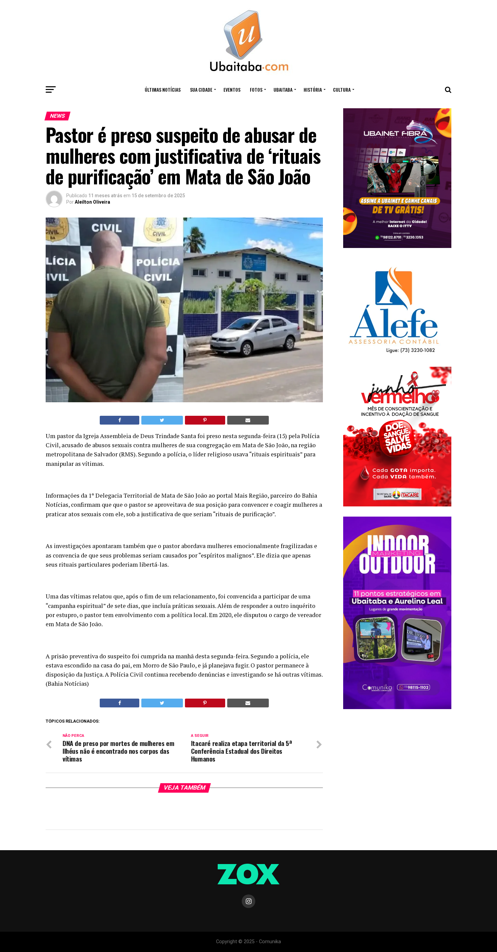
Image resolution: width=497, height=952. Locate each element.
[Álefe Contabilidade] (393, 354)
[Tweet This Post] (162, 420)
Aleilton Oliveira (92, 202)
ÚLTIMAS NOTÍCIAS (163, 89)
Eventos (231, 89)
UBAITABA (283, 89)
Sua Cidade (201, 89)
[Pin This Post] (205, 420)
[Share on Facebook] (119, 420)
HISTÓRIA (313, 89)
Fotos (256, 89)
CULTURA (342, 89)
